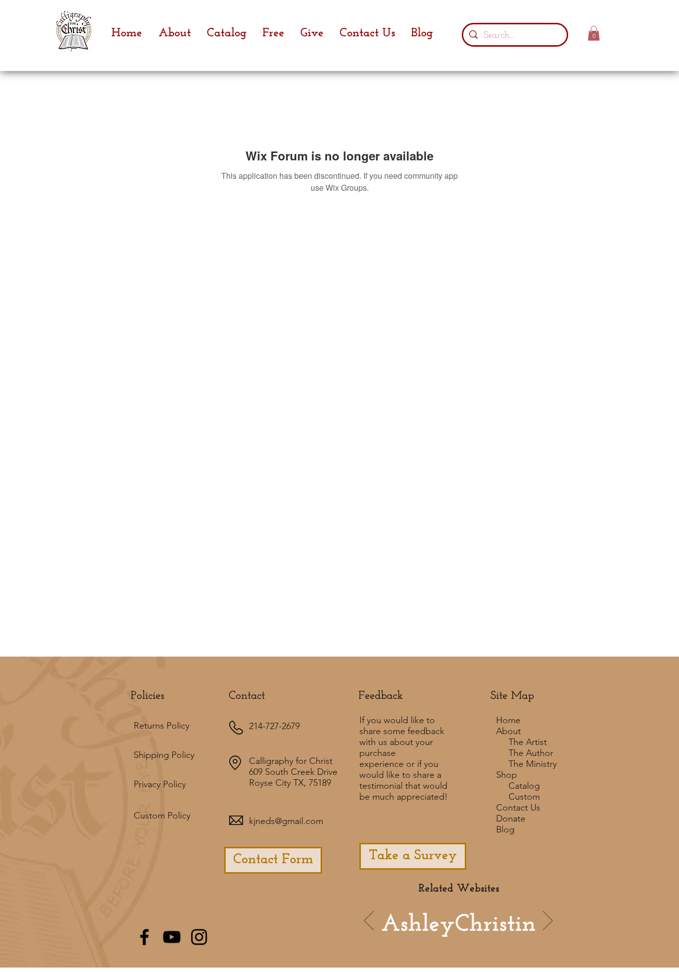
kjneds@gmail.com (286, 821)
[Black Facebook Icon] (144, 937)
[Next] (548, 921)
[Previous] (369, 921)
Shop (506, 774)
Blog (505, 829)
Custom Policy (162, 815)
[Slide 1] (410, 935)
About (508, 731)
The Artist (528, 742)
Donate (510, 818)
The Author (531, 753)
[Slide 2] (451, 935)
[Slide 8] (507, 935)
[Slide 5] (493, 935)
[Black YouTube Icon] (171, 937)
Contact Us (518, 807)
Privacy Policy (160, 784)
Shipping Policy (164, 754)
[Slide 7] (437, 935)
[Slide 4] (466, 935)
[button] (594, 33)
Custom (524, 796)
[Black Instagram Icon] (199, 937)
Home (508, 720)
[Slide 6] (423, 935)
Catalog (524, 785)
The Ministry (533, 763)
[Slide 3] (480, 935)
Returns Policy (161, 725)
